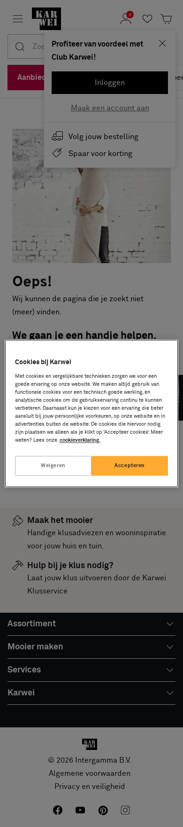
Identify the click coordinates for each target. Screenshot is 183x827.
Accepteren (129, 465)
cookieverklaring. (80, 440)
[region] (92, 413)
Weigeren (53, 465)
